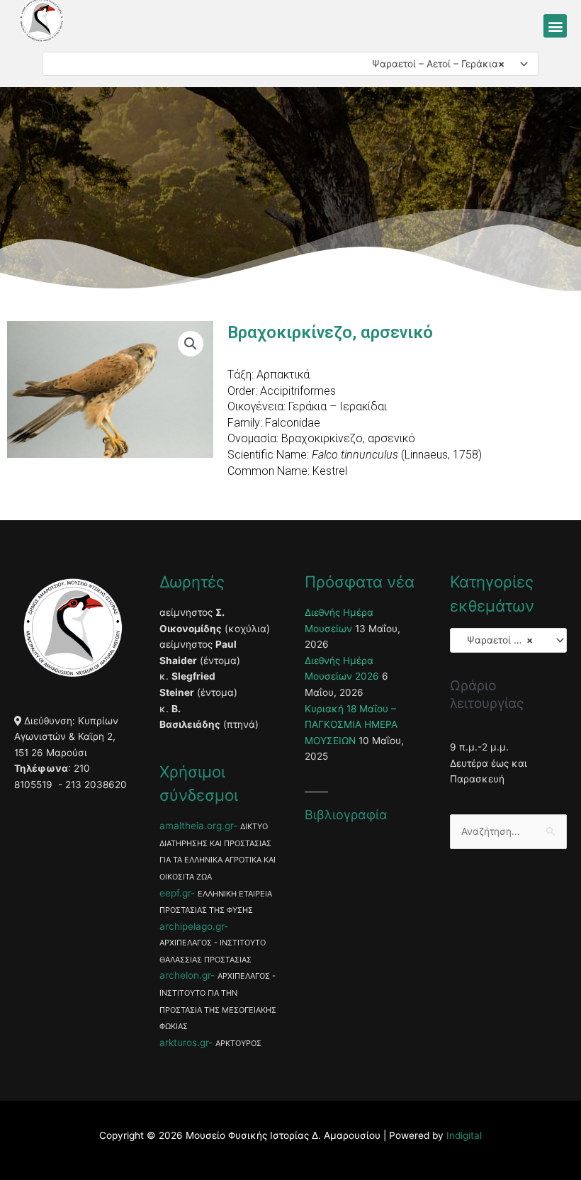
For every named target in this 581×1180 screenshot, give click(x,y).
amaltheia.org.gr (196, 825)
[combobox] (290, 64)
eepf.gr (175, 893)
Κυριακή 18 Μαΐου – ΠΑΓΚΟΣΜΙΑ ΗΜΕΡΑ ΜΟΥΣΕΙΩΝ (351, 724)
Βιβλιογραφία (346, 814)
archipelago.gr (191, 926)
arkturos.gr (183, 1042)
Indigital (464, 1135)
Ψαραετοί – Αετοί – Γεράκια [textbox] (433, 63)
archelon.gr (184, 975)
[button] (555, 26)
